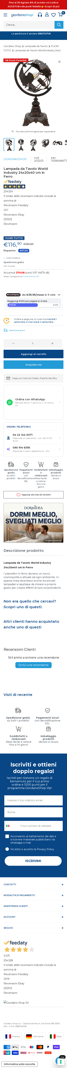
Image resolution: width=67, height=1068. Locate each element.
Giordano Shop (13, 46)
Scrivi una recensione (33, 665)
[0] (60, 14)
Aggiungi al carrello (33, 354)
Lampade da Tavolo (36, 46)
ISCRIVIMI (33, 861)
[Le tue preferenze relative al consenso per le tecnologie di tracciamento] (60, 1061)
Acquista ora (34, 364)
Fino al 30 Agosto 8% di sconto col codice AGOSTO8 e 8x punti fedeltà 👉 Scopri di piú (33, 4)
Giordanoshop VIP (31, 276)
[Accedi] (47, 14)
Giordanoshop (15, 159)
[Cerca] (58, 25)
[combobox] (11, 826)
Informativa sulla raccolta (19, 1064)
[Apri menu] (5, 15)
